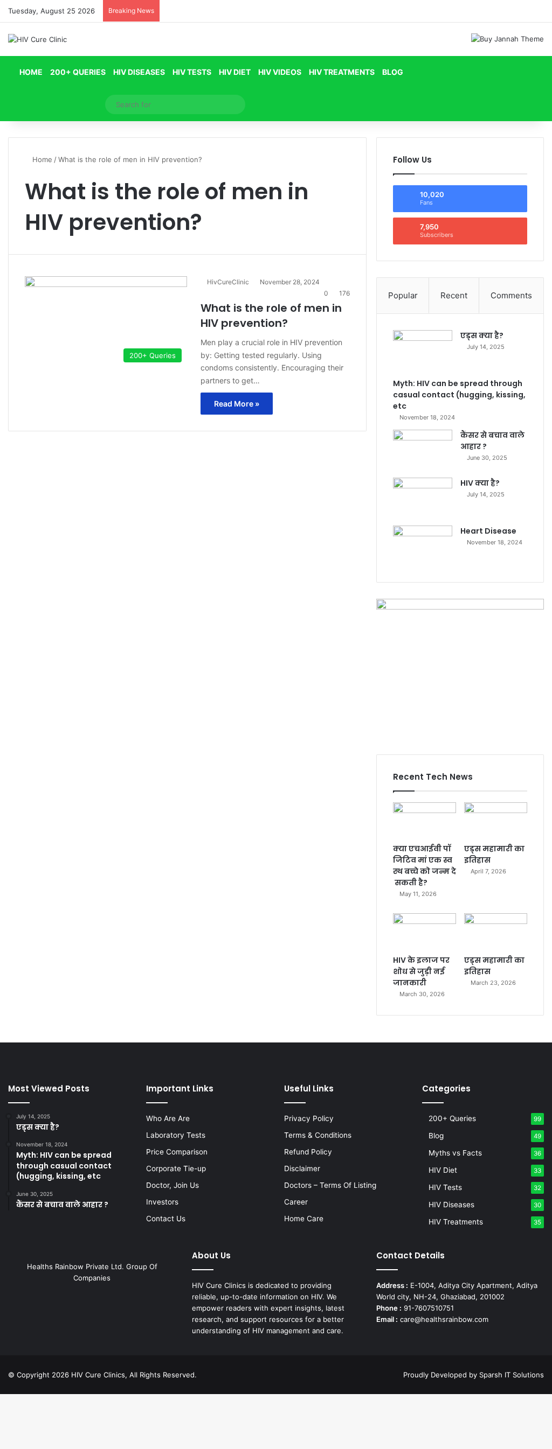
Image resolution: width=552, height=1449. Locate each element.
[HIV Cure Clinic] (37, 39)
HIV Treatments (342, 71)
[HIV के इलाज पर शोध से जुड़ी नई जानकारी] (424, 931)
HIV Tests (191, 71)
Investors (162, 1202)
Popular (403, 295)
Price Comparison (177, 1151)
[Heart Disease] (422, 546)
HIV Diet (235, 71)
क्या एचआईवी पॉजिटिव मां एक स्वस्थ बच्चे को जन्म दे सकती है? (424, 865)
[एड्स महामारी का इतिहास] (495, 820)
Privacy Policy (309, 1118)
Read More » (236, 403)
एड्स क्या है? (481, 335)
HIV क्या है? (480, 483)
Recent (453, 295)
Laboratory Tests (175, 1135)
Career (296, 1202)
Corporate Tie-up (176, 1168)
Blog (392, 71)
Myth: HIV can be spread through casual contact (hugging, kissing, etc (459, 394)
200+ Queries (78, 71)
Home (30, 71)
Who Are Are (168, 1118)
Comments (511, 295)
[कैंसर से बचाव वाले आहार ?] (422, 450)
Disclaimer (302, 1168)
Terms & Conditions (317, 1135)
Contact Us (165, 1218)
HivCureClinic (228, 282)
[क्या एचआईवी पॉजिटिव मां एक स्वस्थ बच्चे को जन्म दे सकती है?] (424, 820)
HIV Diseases (139, 71)
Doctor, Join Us (172, 1185)
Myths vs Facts (455, 1153)
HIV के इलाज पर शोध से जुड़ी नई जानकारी (421, 971)
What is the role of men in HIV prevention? (271, 315)
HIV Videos (279, 71)
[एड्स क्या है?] (422, 350)
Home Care (303, 1218)
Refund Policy (308, 1151)
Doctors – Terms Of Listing (330, 1185)
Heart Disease (488, 531)
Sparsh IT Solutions (511, 1374)
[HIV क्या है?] (422, 498)
